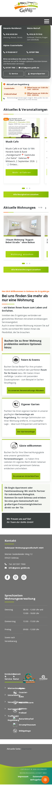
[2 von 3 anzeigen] (27, 188)
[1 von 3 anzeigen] (23, 188)
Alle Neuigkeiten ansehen (26, 194)
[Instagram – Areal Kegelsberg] (15, 577)
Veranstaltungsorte (18, 702)
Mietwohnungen (16, 688)
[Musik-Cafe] (22, 128)
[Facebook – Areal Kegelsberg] (7, 577)
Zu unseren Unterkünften (26, 476)
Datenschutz (39, 776)
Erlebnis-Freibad (23, 710)
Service (15, 74)
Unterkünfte (14, 695)
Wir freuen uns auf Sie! (20, 520)
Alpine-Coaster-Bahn (23, 692)
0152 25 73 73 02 (35, 34)
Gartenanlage (14, 709)
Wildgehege (25, 730)
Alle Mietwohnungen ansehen (26, 269)
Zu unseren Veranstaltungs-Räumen (26, 390)
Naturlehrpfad (26, 718)
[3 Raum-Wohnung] (22, 226)
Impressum (23, 776)
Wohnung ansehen (22, 254)
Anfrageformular (38, 779)
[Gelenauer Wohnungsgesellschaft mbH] (26, 7)
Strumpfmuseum (27, 724)
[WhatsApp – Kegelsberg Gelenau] (24, 577)
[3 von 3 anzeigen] (29, 188)
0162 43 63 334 (11, 34)
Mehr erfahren (21, 172)
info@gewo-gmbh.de (30, 68)
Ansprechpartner (38, 74)
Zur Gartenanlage (26, 431)
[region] (24, 150)
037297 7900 (34, 52)
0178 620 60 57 (11, 52)
